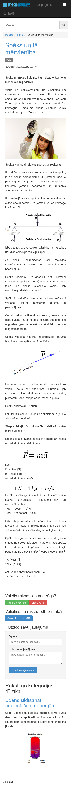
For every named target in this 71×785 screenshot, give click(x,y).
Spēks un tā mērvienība (21, 48)
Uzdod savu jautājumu (22, 649)
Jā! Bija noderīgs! (16, 602)
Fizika (20, 34)
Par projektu (44, 4)
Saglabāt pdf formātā (18, 618)
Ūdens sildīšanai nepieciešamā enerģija (29, 702)
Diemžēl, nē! (38, 602)
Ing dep (9, 34)
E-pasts (13, 636)
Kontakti (8, 13)
